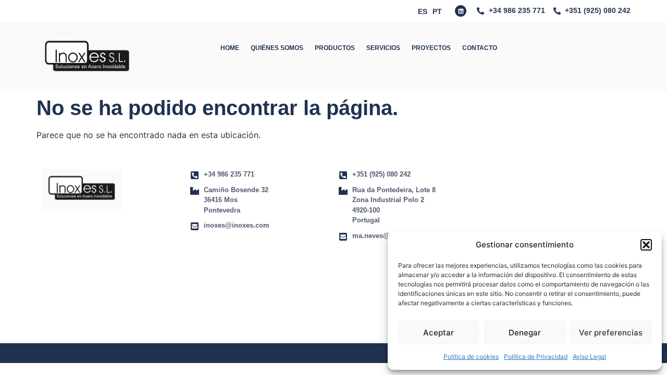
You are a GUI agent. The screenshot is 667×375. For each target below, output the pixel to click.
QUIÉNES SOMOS (277, 48)
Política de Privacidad (535, 356)
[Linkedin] (460, 11)
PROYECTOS (431, 48)
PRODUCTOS (335, 48)
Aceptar (438, 333)
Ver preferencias (611, 333)
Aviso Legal (589, 356)
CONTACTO (479, 48)
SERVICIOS (383, 48)
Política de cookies (471, 356)
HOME (229, 48)
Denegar (525, 333)
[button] (646, 245)
